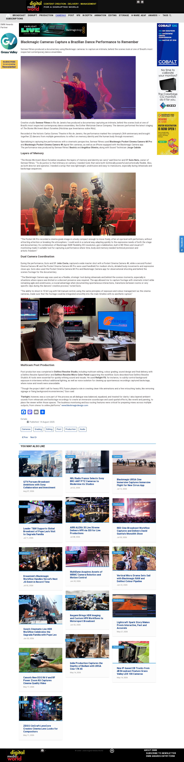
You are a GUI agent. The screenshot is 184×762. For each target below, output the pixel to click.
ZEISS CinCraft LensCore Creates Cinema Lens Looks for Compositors (40, 728)
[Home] (8, 15)
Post (59, 429)
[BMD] (53, 30)
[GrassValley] (9, 43)
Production (71, 429)
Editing (49, 429)
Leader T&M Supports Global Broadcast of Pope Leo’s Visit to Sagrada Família (39, 531)
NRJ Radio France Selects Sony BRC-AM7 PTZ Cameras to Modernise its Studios (87, 481)
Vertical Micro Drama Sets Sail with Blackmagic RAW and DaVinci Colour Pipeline (133, 578)
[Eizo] (168, 89)
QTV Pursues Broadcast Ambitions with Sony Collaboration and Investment (39, 484)
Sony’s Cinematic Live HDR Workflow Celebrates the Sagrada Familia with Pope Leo (40, 632)
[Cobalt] (168, 44)
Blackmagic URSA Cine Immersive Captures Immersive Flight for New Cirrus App (134, 482)
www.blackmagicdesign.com (75, 405)
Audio (82, 429)
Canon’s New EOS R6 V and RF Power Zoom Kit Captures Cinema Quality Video (39, 680)
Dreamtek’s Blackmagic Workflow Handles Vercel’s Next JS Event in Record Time (40, 579)
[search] (170, 15)
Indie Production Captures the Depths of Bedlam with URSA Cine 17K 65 (86, 666)
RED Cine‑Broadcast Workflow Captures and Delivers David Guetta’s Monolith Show (133, 531)
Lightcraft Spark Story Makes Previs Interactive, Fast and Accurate (133, 625)
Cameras (26, 429)
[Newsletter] (9, 64)
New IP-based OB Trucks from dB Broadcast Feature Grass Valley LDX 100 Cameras (133, 671)
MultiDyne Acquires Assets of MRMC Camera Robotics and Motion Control (86, 574)
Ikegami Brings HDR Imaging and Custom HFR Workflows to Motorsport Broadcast (86, 618)
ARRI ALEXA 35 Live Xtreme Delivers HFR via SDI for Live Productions (85, 530)
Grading (38, 429)
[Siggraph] (168, 133)
